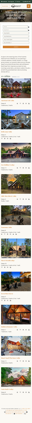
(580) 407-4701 (27, 1)
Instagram (11, 1)
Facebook (4, 1)
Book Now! (5, 6)
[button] (1, 11)
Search (16, 47)
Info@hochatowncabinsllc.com (16, 410)
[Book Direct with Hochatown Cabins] (16, 6)
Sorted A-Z (15, 76)
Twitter (18, 1)
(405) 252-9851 (26, 408)
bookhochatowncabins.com (15, 412)
